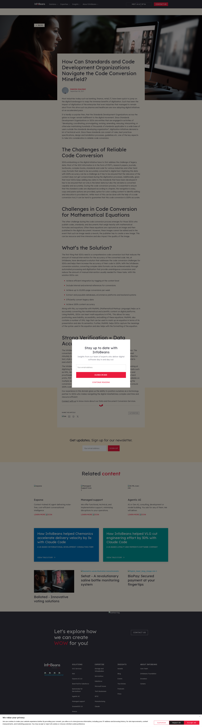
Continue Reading (101, 382)
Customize (161, 723)
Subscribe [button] (101, 375)
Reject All (176, 723)
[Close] (200, 716)
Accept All (191, 723)
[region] (101, 721)
